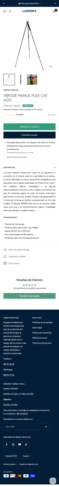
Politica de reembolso (42, 332)
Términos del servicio (42, 343)
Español (26, 456)
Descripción (9, 167)
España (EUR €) (11, 456)
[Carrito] (54, 11)
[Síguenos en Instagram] (13, 444)
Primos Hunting (10, 90)
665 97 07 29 (8, 375)
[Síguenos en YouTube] (19, 444)
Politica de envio (39, 338)
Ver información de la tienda (17, 157)
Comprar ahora (29, 135)
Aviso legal (37, 327)
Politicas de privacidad (42, 322)
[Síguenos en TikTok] (26, 444)
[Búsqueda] (10, 11)
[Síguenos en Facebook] (6, 444)
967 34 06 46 (8, 364)
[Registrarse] (46, 427)
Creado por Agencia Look (28, 464)
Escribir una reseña (29, 295)
